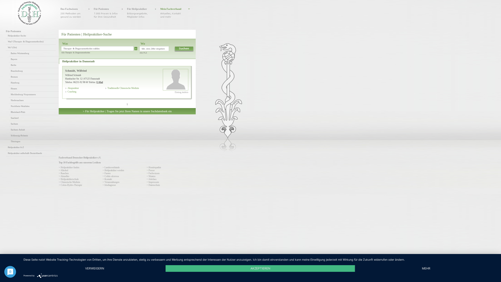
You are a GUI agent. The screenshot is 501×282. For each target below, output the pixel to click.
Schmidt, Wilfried (76, 70)
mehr (426, 268)
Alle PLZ (143, 53)
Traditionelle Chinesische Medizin (123, 88)
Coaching (72, 91)
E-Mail (99, 82)
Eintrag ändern (181, 92)
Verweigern (94, 268)
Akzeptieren (260, 268)
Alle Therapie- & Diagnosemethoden (75, 53)
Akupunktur (73, 88)
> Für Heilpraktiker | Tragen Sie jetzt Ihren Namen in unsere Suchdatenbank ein (127, 111)
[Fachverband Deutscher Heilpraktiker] (29, 24)
